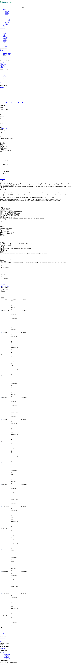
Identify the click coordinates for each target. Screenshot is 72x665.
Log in (4, 26)
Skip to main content (3, 0)
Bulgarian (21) (7, 11)
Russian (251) (7, 21)
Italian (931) (7, 17)
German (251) (7, 16)
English (2, 652)
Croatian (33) (7, 13)
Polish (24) (6, 18)
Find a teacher (2, 664)
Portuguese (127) (7, 19)
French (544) (5, 38)
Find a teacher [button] (5, 5)
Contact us (2, 87)
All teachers (4, 9)
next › (4, 632)
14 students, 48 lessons (4, 128)
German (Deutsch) (7, 655)
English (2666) (5, 37)
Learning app (2, 648)
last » (4, 633)
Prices (1, 72)
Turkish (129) (7, 24)
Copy (11, 138)
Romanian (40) (7, 20)
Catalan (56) (7, 12)
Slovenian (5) (7, 22)
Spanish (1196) (7, 23)
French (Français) (6, 656)
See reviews (2, 126)
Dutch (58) (6, 14)
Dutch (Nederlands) (7, 654)
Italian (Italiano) (6, 657)
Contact (1, 641)
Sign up (4, 25)
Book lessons (2, 71)
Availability (4, 76)
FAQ (1, 82)
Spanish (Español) (7, 658)
